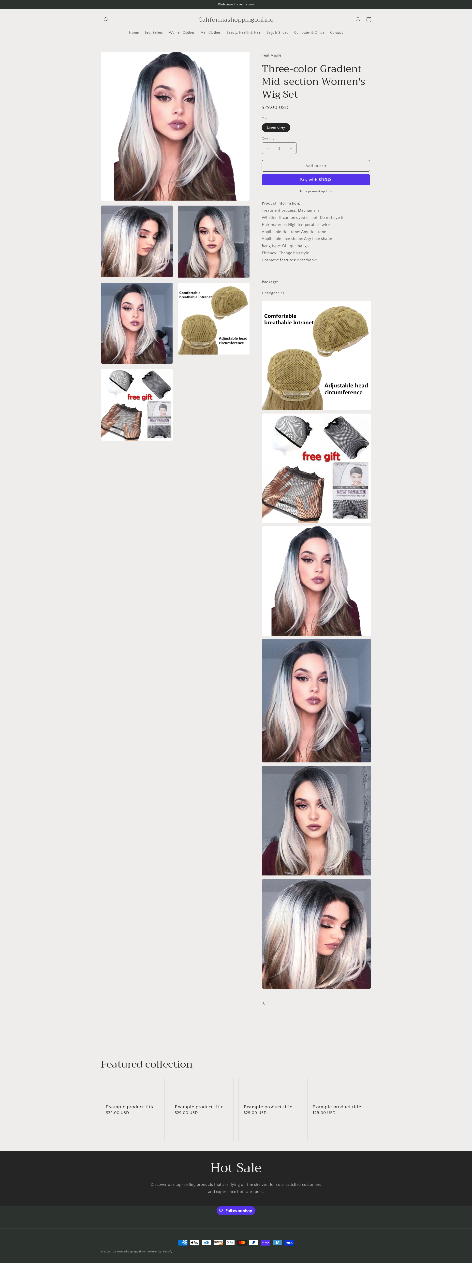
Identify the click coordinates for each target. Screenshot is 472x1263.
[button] (106, 19)
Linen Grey (276, 128)
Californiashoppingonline (129, 1251)
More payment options (316, 191)
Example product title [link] (130, 1107)
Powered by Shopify (159, 1251)
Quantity (268, 138)
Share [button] (272, 1003)
